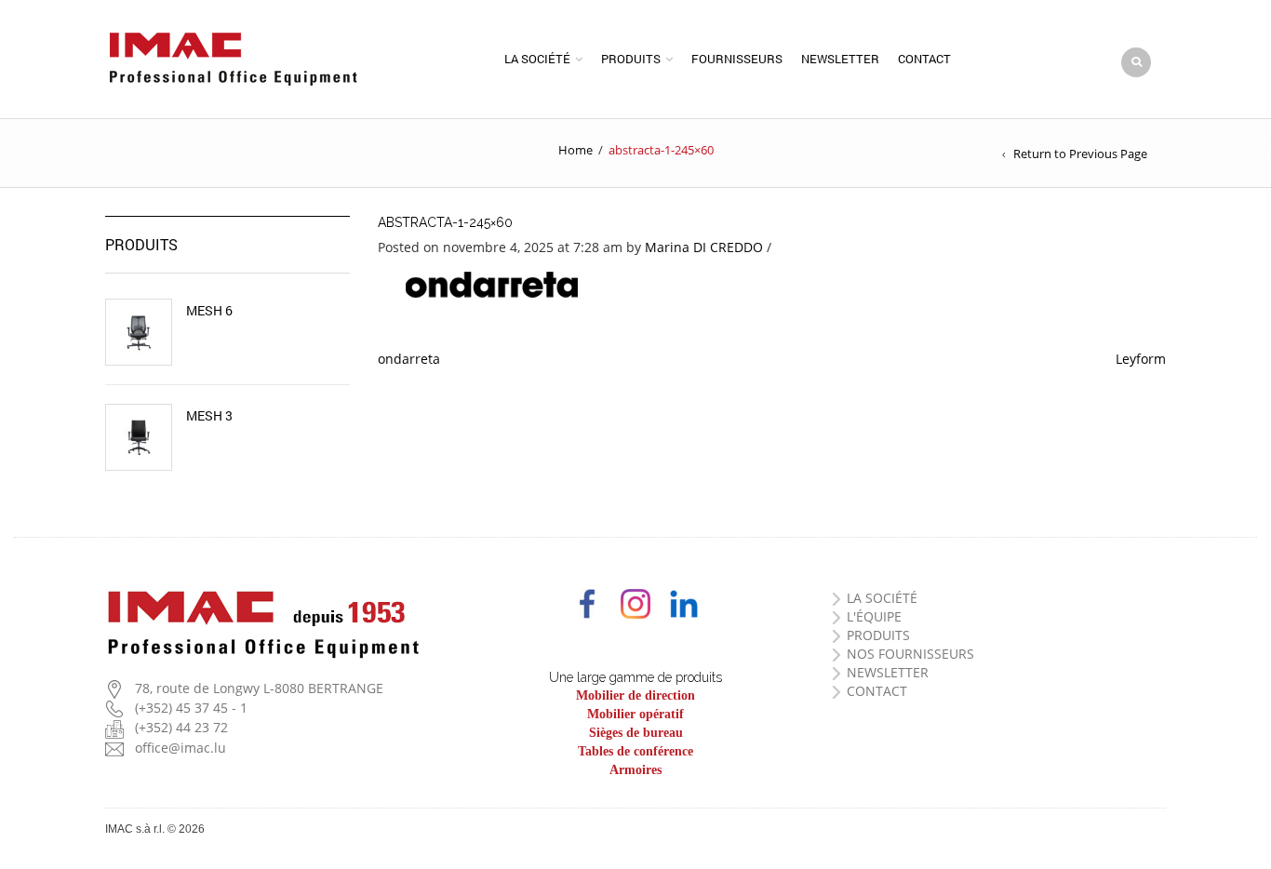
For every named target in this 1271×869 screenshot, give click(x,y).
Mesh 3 (209, 416)
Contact (924, 58)
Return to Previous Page (1080, 153)
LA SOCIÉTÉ (882, 598)
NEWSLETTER (888, 672)
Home (575, 149)
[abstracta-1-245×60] (492, 283)
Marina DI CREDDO (704, 247)
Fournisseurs (737, 58)
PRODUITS (878, 635)
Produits (631, 58)
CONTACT (877, 691)
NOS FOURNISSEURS (910, 653)
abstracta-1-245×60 (445, 222)
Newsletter (840, 58)
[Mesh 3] (138, 437)
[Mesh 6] (138, 332)
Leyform (1141, 359)
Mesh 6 (209, 310)
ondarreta (409, 359)
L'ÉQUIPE (874, 616)
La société (537, 58)
